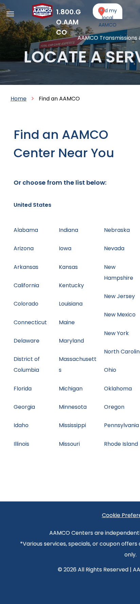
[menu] (10, 14)
